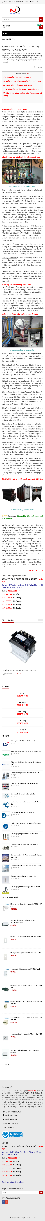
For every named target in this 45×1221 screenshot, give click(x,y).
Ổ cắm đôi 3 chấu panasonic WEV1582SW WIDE (25, 969)
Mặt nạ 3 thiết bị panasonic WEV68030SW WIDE (25, 936)
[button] (22, 33)
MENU (5, 34)
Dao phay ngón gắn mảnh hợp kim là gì (23, 876)
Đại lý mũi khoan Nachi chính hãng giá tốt (24, 783)
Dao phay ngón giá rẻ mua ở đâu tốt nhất (24, 834)
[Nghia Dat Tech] (15, 7)
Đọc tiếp (19, 674)
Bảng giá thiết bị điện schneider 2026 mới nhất (26, 751)
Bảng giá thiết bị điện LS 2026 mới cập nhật (25, 741)
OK (41, 1192)
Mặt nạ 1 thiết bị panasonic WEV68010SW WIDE (25, 953)
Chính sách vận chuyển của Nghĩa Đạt (23, 794)
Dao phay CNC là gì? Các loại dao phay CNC (25, 844)
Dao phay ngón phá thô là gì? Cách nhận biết (25, 887)
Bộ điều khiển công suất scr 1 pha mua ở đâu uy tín (19, 670)
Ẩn (28, 73)
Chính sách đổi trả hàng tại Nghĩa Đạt (23, 812)
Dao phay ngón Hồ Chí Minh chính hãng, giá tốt (26, 865)
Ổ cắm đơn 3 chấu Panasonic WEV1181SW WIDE (26, 1034)
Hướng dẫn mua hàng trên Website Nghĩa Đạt (26, 823)
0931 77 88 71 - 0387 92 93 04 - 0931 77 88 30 (19, 2)
